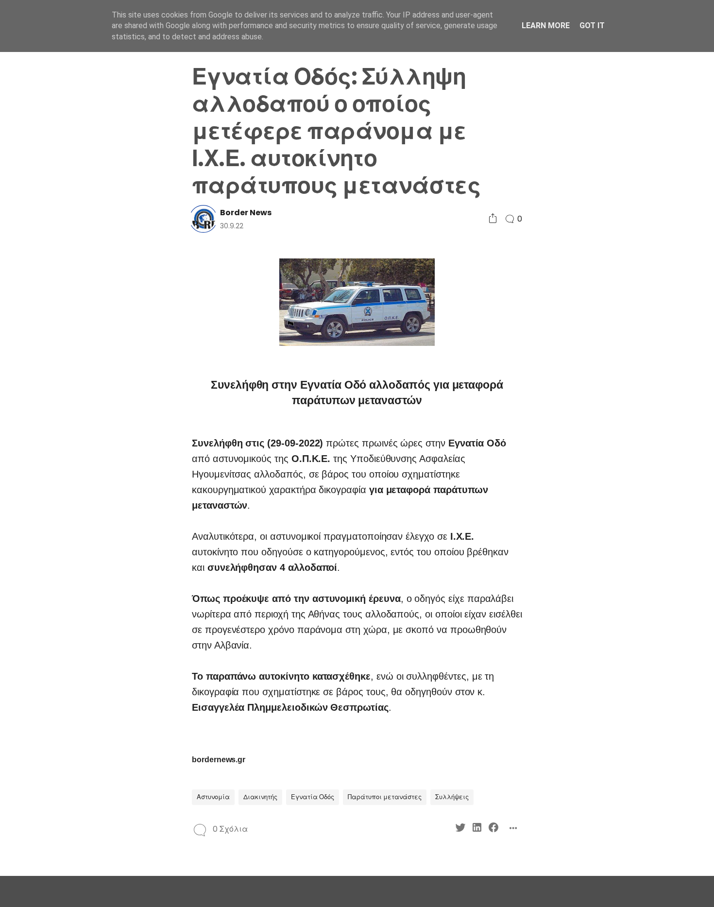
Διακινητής (260, 797)
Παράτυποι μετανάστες (385, 797)
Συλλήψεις (452, 797)
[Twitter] (75, 419)
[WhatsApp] (91, 436)
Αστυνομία (213, 797)
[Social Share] (493, 219)
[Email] (108, 436)
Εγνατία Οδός (312, 797)
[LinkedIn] (91, 419)
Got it (592, 25)
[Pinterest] (75, 436)
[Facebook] (108, 419)
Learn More (546, 25)
